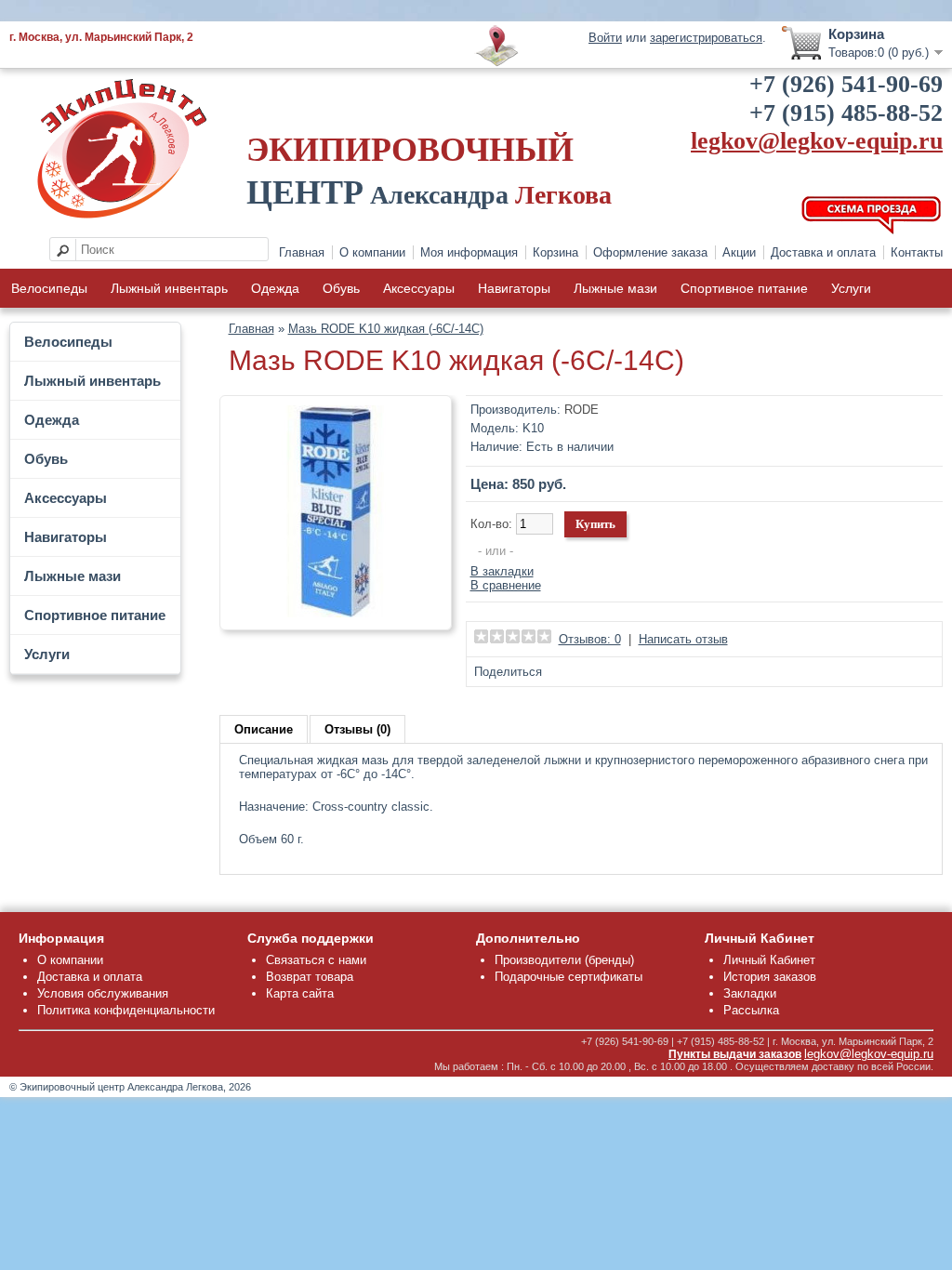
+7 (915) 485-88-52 (846, 112)
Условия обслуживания (102, 993)
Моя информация (469, 252)
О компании (372, 252)
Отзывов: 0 (590, 639)
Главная (301, 252)
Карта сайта (300, 993)
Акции (739, 252)
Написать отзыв (683, 639)
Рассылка (751, 1010)
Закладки (749, 993)
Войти (605, 38)
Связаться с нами (316, 960)
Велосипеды (49, 288)
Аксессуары (419, 288)
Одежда (275, 288)
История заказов (769, 977)
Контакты (917, 252)
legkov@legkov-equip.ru (817, 140)
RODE (581, 410)
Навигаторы (514, 288)
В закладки (502, 571)
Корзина (555, 252)
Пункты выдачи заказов (734, 1054)
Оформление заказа (650, 252)
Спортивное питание (744, 288)
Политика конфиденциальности (126, 1010)
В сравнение (505, 585)
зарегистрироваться (706, 38)
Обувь (341, 288)
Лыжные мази (615, 288)
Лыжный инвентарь (169, 288)
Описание (263, 729)
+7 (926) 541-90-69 (846, 84)
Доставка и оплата (823, 252)
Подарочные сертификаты (568, 977)
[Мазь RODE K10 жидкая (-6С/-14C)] (336, 613)
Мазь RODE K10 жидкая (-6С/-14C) (385, 329)
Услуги (851, 288)
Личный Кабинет (769, 960)
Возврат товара (309, 977)
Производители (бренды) (564, 960)
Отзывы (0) (357, 729)
